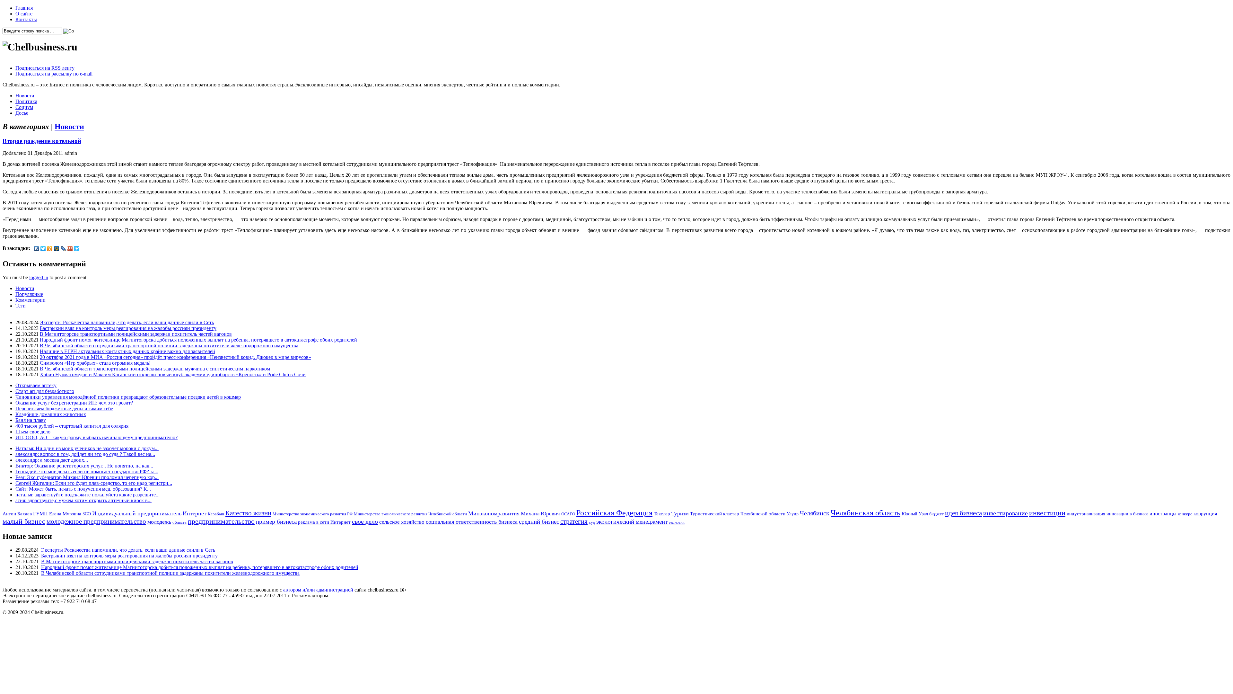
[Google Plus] (70, 249)
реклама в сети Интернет (324, 522)
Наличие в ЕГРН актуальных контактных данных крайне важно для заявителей (127, 351)
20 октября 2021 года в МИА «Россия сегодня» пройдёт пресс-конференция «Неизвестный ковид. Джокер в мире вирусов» (175, 357)
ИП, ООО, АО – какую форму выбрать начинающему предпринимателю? (96, 437)
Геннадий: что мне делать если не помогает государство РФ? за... (86, 471)
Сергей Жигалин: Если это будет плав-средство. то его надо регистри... (93, 483)
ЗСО (87, 513)
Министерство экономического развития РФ (313, 514)
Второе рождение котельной (42, 141)
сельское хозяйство (401, 522)
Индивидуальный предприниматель (136, 513)
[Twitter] (43, 249)
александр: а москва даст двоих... (51, 460)
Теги (20, 305)
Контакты (26, 19)
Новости (24, 95)
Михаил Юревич (540, 514)
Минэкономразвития (494, 513)
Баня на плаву (30, 420)
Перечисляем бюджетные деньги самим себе (64, 408)
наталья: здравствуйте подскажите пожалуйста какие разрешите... (87, 494)
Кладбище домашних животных (50, 414)
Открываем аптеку (36, 385)
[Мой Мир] (56, 249)
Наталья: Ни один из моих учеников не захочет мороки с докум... (87, 448)
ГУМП (40, 514)
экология (677, 522)
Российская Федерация (614, 513)
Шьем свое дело (32, 431)
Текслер (662, 513)
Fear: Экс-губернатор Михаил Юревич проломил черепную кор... (87, 477)
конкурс (1185, 514)
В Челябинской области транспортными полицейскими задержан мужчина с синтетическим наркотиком (155, 368)
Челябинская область (865, 513)
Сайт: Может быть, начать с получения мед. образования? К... (83, 489)
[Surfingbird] (77, 249)
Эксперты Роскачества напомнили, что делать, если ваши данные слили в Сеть (127, 322)
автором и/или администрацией (318, 589)
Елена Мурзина (65, 513)
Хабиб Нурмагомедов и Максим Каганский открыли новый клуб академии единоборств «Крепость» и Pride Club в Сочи (173, 374)
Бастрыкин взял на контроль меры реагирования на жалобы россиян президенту (128, 328)
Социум (24, 107)
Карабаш (216, 514)
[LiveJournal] (63, 249)
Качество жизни (248, 513)
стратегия (574, 521)
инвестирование (1005, 513)
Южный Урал (915, 513)
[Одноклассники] (50, 249)
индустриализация (1086, 513)
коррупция (1205, 514)
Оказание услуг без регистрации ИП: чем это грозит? (74, 402)
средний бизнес (539, 521)
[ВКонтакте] (36, 249)
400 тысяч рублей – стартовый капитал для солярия (71, 426)
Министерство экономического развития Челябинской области (410, 514)
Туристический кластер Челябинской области (737, 513)
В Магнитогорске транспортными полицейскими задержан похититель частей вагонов (136, 334)
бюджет (936, 513)
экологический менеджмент (632, 521)
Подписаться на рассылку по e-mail (53, 73)
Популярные (29, 294)
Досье (21, 113)
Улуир (793, 513)
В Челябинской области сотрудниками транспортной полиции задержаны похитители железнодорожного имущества (169, 345)
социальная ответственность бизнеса (472, 522)
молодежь (159, 522)
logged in (38, 277)
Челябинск (814, 513)
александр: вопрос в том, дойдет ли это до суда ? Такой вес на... (85, 454)
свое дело (365, 521)
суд (592, 522)
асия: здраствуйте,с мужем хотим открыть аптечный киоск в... (83, 500)
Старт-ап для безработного (44, 391)
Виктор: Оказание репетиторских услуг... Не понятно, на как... (84, 465)
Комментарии (30, 300)
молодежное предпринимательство (96, 521)
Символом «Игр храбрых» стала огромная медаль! (95, 363)
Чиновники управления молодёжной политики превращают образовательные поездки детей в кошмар (128, 397)
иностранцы (1163, 513)
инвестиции (1047, 513)
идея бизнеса (963, 513)
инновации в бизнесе (1127, 513)
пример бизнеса (276, 521)
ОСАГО (568, 514)
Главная (24, 8)
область (179, 522)
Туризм (680, 514)
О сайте (23, 13)
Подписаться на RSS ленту (44, 68)
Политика (26, 101)
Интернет (194, 513)
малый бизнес (24, 521)
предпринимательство (221, 521)
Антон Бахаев (17, 513)
